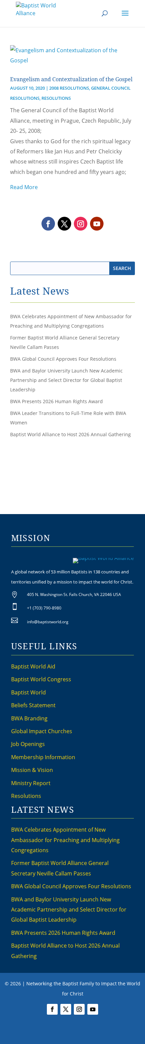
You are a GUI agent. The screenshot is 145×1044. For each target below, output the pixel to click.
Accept (103, 1036)
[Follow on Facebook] (48, 224)
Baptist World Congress (41, 679)
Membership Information (43, 757)
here (87, 1036)
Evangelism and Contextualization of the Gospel (71, 79)
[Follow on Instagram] (80, 224)
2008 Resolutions (69, 88)
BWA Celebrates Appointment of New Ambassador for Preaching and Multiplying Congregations (65, 840)
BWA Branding (29, 718)
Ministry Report (31, 783)
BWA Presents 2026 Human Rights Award (56, 401)
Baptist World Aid (33, 666)
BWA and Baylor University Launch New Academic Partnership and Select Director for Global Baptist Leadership (66, 380)
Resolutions (56, 98)
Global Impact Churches (41, 731)
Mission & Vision (32, 770)
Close (122, 1036)
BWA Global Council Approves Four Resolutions (63, 359)
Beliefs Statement (33, 705)
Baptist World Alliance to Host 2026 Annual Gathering (70, 434)
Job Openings (28, 744)
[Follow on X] (64, 224)
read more (24, 187)
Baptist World (28, 692)
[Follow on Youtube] (97, 224)
